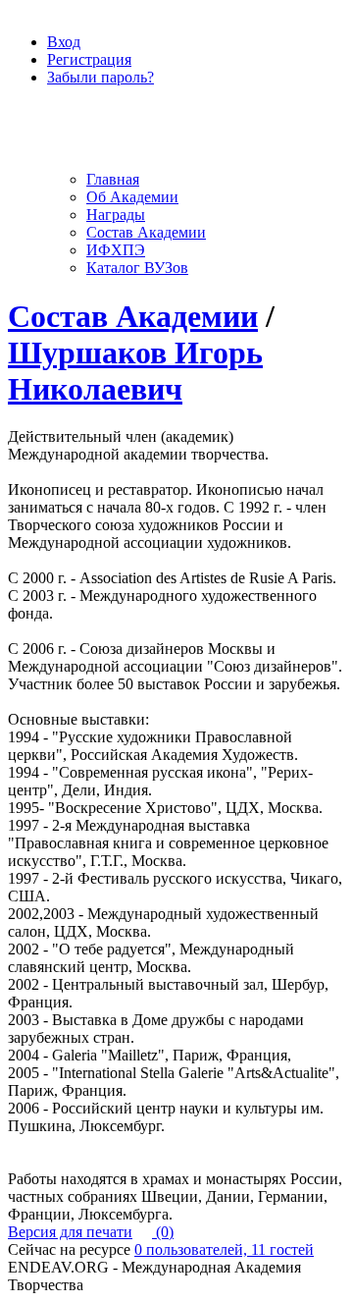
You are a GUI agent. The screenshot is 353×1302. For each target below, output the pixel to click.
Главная (112, 179)
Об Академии (132, 197)
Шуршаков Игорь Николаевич (135, 371)
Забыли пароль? (100, 77)
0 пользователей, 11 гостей (224, 1249)
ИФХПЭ (115, 250)
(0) (163, 1231)
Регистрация (89, 59)
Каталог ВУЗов (137, 267)
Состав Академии (146, 232)
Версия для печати (70, 1231)
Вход (63, 41)
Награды (115, 214)
